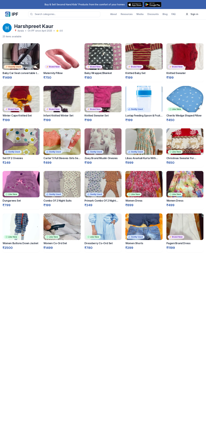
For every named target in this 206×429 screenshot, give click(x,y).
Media (140, 14)
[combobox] (64, 14)
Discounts (153, 14)
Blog (165, 14)
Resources (127, 14)
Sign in (194, 14)
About (113, 14)
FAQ (173, 14)
